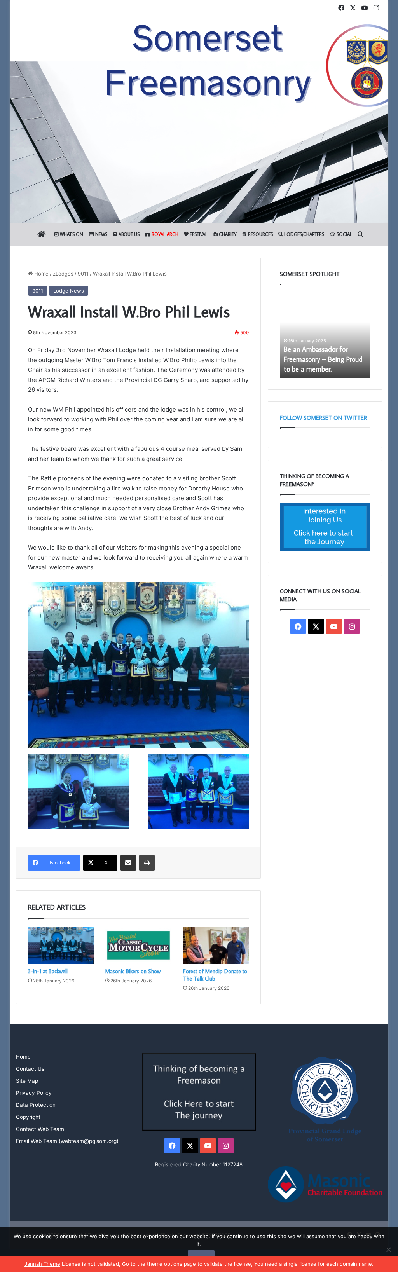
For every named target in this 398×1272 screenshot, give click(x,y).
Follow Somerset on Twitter (323, 417)
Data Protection (36, 1105)
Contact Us (30, 1069)
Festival (198, 234)
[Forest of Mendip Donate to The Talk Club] (216, 945)
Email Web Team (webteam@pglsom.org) (67, 1141)
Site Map (27, 1081)
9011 (83, 273)
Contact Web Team (40, 1129)
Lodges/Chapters (303, 234)
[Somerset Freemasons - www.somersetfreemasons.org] (198, 43)
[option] (325, 335)
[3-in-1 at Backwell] (61, 945)
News (100, 234)
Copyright (28, 1117)
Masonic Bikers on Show (133, 971)
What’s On (71, 234)
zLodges (63, 273)
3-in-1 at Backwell (48, 971)
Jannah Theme (42, 1264)
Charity (227, 234)
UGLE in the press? (310, 369)
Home (41, 273)
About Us (128, 234)
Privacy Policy (34, 1093)
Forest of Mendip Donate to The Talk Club (215, 975)
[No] (388, 1249)
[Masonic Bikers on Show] (138, 945)
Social (343, 234)
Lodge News (68, 291)
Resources (260, 234)
